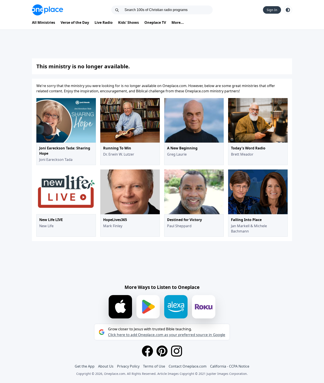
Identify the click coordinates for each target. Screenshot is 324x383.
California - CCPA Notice (229, 366)
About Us (106, 366)
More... (177, 22)
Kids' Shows (128, 22)
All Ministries (43, 22)
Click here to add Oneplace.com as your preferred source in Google (166, 334)
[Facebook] (147, 351)
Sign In (272, 10)
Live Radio (104, 22)
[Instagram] (176, 351)
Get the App (85, 366)
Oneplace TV (155, 22)
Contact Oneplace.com (188, 366)
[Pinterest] (162, 351)
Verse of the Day (75, 22)
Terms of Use (154, 366)
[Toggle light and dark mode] (288, 10)
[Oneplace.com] (47, 9)
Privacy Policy (128, 366)
